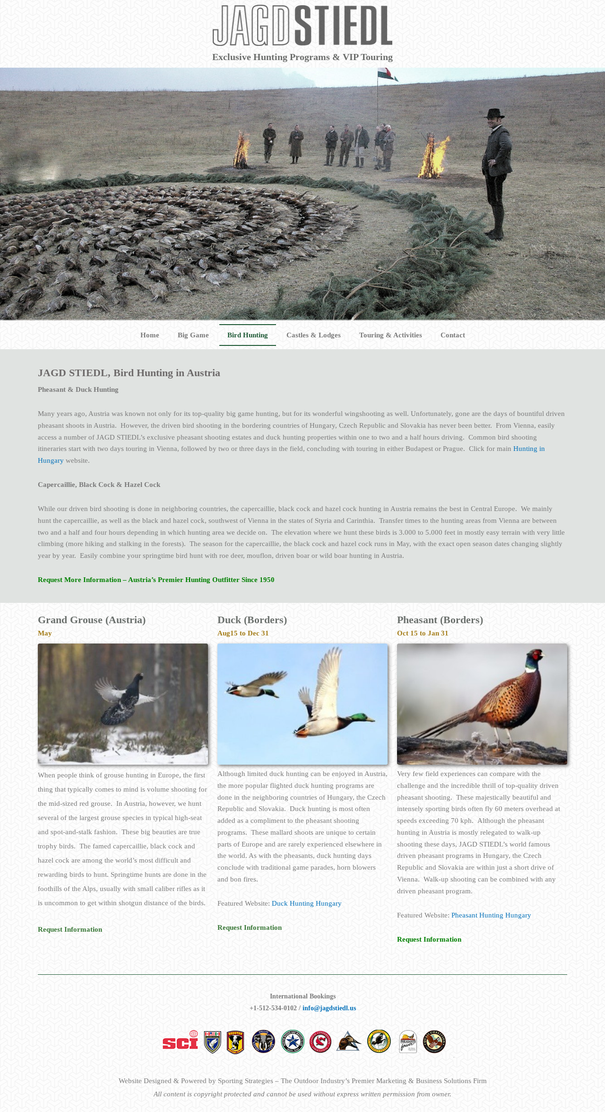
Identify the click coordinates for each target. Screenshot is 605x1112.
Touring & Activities (390, 335)
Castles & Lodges (313, 335)
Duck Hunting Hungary (307, 903)
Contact (453, 335)
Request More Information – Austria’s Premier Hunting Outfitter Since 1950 (156, 579)
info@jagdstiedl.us (329, 1008)
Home (149, 335)
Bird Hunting (247, 335)
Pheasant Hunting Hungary (491, 915)
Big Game (193, 335)
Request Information (429, 939)
